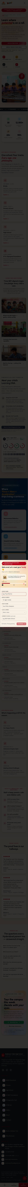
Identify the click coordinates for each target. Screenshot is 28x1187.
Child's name (5, 603)
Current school (8, 616)
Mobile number (5, 597)
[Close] (26, 561)
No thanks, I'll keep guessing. (8, 623)
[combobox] (14, 612)
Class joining (5, 609)
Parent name (5, 591)
